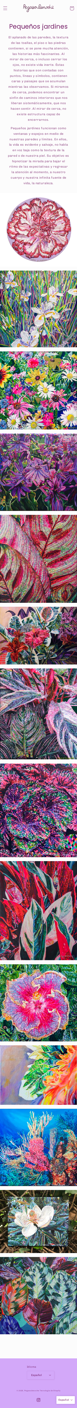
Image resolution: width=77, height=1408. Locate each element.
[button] (5, 8)
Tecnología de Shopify (50, 1391)
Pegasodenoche (31, 1391)
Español (36, 1375)
